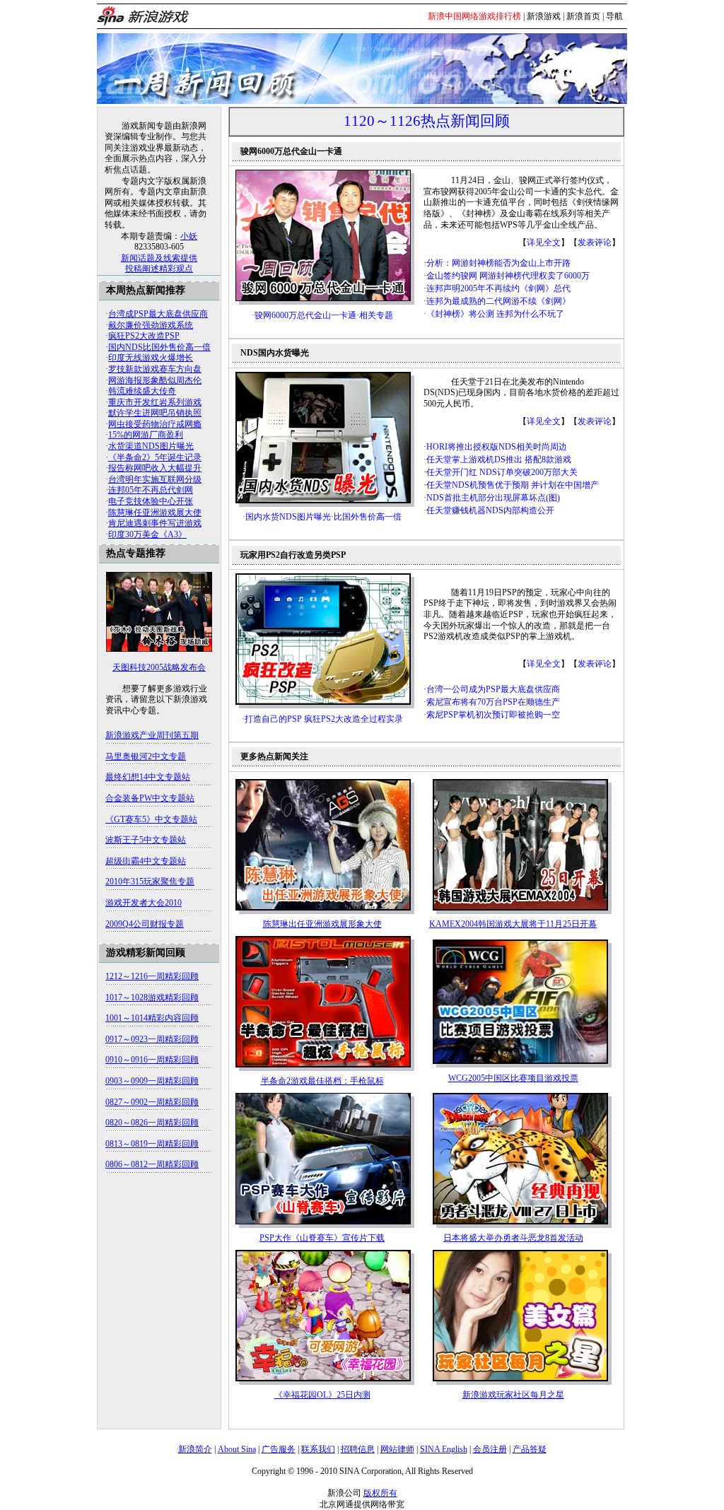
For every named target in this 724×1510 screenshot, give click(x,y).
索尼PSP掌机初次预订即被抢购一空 (493, 715)
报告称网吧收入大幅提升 (155, 468)
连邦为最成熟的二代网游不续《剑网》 (498, 301)
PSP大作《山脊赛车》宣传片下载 (322, 1238)
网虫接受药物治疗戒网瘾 (155, 424)
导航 (614, 16)
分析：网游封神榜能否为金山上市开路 (498, 263)
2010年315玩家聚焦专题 (149, 881)
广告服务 (279, 1449)
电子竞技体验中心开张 (150, 501)
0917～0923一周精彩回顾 (152, 1039)
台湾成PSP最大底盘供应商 (158, 314)
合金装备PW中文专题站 (149, 798)
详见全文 (544, 242)
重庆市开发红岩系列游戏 (155, 402)
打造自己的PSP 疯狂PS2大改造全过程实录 (324, 719)
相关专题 (376, 315)
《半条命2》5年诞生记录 (155, 457)
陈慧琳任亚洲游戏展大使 (155, 512)
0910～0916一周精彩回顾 (152, 1060)
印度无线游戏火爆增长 (150, 358)
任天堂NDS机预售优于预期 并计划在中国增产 (512, 485)
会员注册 (490, 1449)
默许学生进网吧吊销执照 (155, 413)
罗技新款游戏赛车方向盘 (155, 369)
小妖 (188, 236)
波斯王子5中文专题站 (145, 840)
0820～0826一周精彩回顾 (152, 1123)
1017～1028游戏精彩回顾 (152, 997)
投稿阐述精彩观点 (159, 269)
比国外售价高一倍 (368, 517)
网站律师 (397, 1449)
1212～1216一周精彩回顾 (152, 976)
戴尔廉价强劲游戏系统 (150, 325)
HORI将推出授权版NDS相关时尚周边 (496, 447)
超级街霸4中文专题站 (145, 861)
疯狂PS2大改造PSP (144, 336)
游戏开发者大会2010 (143, 903)
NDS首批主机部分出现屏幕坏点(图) (493, 498)
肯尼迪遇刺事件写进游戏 (155, 523)
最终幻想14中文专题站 (147, 777)
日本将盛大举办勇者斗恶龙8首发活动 (513, 1238)
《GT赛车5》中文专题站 (151, 819)
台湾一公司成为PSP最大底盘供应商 (493, 689)
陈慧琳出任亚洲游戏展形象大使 (322, 924)
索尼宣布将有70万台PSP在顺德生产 (493, 702)
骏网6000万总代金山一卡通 (305, 315)
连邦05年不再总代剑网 (150, 490)
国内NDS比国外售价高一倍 (159, 347)
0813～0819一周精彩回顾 (152, 1144)
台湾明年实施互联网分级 (155, 479)
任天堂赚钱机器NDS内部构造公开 (490, 510)
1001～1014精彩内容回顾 (152, 1018)
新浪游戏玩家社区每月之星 (513, 1395)
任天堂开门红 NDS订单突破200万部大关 (502, 472)
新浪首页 (583, 16)
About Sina (237, 1449)
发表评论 (595, 242)
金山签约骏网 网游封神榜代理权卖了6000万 (508, 276)
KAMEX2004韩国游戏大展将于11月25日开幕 (513, 924)
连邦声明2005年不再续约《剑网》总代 (498, 288)
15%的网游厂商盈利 (145, 435)
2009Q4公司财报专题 (144, 924)
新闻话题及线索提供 (159, 258)
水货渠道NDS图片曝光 (151, 446)
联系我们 (318, 1449)
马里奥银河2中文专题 (145, 756)
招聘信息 (358, 1449)
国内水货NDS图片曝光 (288, 517)
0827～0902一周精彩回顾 (152, 1102)
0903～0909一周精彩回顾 (152, 1081)
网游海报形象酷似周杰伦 (155, 380)
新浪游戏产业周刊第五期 (152, 735)
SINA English (443, 1449)
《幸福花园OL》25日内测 (322, 1395)
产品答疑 (530, 1449)
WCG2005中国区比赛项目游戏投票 (513, 1078)
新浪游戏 (544, 16)
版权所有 (380, 1493)
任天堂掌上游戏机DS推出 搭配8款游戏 (498, 459)
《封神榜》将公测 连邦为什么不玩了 (495, 314)
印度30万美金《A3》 (147, 534)
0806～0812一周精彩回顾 (152, 1164)
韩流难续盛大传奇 (142, 391)
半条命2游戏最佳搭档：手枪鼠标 (322, 1081)
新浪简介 (195, 1449)
